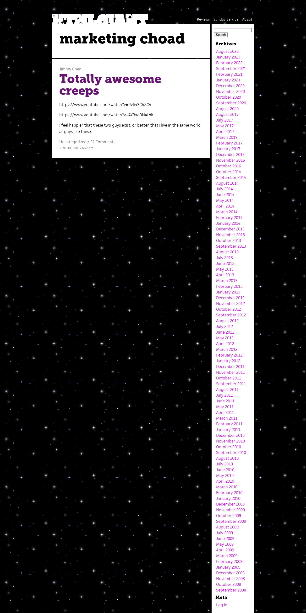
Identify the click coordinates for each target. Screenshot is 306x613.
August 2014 (227, 183)
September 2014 (231, 177)
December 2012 (230, 297)
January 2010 (228, 498)
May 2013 (225, 269)
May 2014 (225, 200)
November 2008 (230, 578)
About (247, 19)
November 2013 (230, 234)
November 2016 (230, 160)
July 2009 (224, 532)
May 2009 (225, 544)
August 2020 (227, 108)
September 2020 (231, 103)
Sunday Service (225, 19)
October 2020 (228, 97)
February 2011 (229, 423)
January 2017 (228, 148)
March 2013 (226, 280)
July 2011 (224, 395)
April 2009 (225, 550)
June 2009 (225, 538)
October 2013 (228, 240)
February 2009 (229, 561)
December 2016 (230, 154)
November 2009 (230, 509)
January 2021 (228, 80)
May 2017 (225, 125)
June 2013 (225, 263)
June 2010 (225, 469)
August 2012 (227, 320)
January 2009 (228, 567)
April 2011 (225, 412)
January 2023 (228, 57)
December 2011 (230, 366)
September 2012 (231, 315)
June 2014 (225, 194)
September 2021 (231, 68)
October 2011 (228, 378)
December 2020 (230, 85)
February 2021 (229, 74)
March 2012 (226, 349)
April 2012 (225, 343)
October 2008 (228, 584)
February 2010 (229, 492)
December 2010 (230, 435)
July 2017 (224, 120)
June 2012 (225, 332)
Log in (221, 605)
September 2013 (231, 246)
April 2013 (225, 274)
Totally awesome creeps (110, 85)
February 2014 (229, 217)
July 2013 (224, 257)
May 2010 (225, 475)
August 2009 (227, 527)
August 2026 (227, 51)
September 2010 (231, 452)
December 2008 (230, 573)
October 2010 (228, 446)
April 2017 (225, 131)
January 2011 (228, 429)
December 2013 (230, 229)
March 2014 (226, 211)
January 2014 (228, 223)
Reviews (203, 19)
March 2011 (226, 418)
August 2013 (227, 252)
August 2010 (227, 458)
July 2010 (224, 464)
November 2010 (230, 441)
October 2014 (228, 171)
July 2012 (224, 326)
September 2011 (231, 383)
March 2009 (226, 555)
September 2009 (231, 521)
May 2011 (225, 406)
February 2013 (229, 286)
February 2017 (229, 143)
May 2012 (225, 338)
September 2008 (231, 590)
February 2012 (229, 355)
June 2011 (225, 401)
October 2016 (228, 166)
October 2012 (228, 309)
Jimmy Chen (70, 69)
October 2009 (228, 515)
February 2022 (229, 62)
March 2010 (226, 487)
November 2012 (230, 303)
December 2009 (230, 504)
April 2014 (225, 206)
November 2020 (230, 91)
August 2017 (227, 114)
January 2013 (228, 292)
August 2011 (227, 389)
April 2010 (225, 481)
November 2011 (230, 372)
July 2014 (224, 189)
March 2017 (226, 137)
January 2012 (228, 360)
